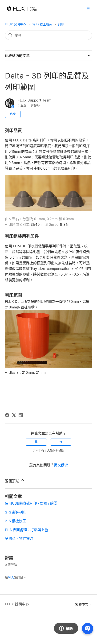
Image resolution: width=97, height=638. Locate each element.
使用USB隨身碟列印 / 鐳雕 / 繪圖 (31, 503)
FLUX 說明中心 (15, 24)
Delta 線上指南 (42, 24)
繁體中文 (82, 604)
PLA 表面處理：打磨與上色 (26, 530)
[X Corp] (14, 415)
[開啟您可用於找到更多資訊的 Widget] (66, 628)
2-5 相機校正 (15, 521)
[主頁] (23, 13)
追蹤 (13, 114)
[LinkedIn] (21, 415)
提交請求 (61, 465)
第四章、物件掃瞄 (19, 538)
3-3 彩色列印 (15, 512)
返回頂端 (12, 481)
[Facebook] (7, 415)
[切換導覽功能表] (88, 8)
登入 (11, 577)
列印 (61, 24)
